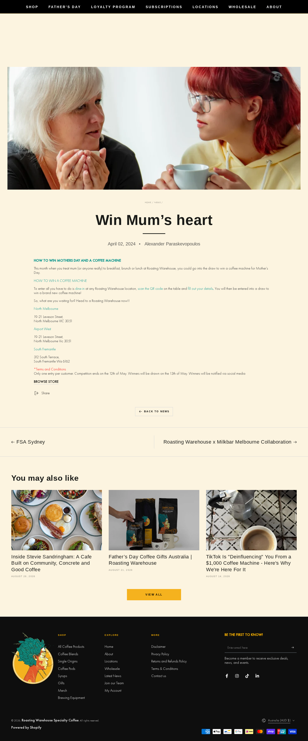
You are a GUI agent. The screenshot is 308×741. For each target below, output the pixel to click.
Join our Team (114, 683)
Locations (111, 661)
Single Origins (67, 661)
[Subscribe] (294, 648)
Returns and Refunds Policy (169, 661)
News (157, 202)
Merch (62, 690)
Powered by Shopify (26, 727)
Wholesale (112, 668)
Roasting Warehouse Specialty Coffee (50, 720)
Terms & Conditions (164, 668)
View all (153, 594)
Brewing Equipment (71, 697)
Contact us (158, 675)
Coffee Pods (66, 668)
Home (148, 202)
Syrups (62, 675)
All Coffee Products (71, 646)
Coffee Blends (68, 654)
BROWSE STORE (46, 381)
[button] (154, 736)
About (109, 654)
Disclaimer (158, 646)
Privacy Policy (160, 654)
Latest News (113, 675)
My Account (113, 690)
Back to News (156, 411)
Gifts (61, 683)
